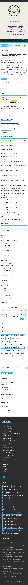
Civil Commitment (4, 341)
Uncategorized (4, 295)
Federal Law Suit (4, 344)
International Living (5, 263)
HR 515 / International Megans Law (8, 347)
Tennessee (23, 367)
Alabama (22, 335)
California (3, 238)
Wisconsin (10, 373)
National (3, 82)
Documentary (4, 245)
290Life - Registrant (5, 335)
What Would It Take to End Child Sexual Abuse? (15, 165)
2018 (14, 124)
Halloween (19, 344)
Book (2, 235)
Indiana (23, 347)
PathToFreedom (5, 280)
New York (9, 356)
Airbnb (9, 82)
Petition (3, 283)
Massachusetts (4, 353)
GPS (15, 344)
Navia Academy (4, 387)
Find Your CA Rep (5, 412)
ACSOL (2, 228)
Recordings (21, 26)
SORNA (7, 367)
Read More (4, 79)
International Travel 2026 (10, 154)
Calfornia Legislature (6, 410)
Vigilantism (15, 370)
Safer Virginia (4, 391)
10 (2, 316)
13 (14, 316)
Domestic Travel (5, 248)
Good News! (4, 255)
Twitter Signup (7, 115)
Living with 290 (4, 270)
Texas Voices (4, 392)
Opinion (3, 359)
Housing (3, 258)
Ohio (22, 356)
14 (17, 316)
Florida (11, 344)
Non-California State (5, 278)
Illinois (19, 347)
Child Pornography (16, 338)
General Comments (5, 250)
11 (6, 316)
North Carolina (16, 356)
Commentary (4, 243)
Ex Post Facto (18, 341)
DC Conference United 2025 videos (16, 31)
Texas (2, 370)
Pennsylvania (13, 359)
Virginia (20, 370)
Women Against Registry (7, 394)
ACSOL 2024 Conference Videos (15, 34)
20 (14, 319)
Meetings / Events (5, 273)
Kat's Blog (23, 350)
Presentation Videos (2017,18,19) (9, 123)
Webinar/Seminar (5, 298)
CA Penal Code (4, 402)
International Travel (5, 265)
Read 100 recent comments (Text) (9, 145)
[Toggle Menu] (23, 40)
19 (10, 319)
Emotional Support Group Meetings (16, 29)
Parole (7, 359)
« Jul (2, 327)
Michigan (11, 353)
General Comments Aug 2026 (17, 156)
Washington (3, 373)
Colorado (12, 341)
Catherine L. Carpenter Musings (8, 240)
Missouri (22, 353)
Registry (14, 362)
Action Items (4, 233)
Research (3, 285)
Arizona (2, 338)
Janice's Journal (4, 268)
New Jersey (3, 356)
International (4, 260)
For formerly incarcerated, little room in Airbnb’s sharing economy (13, 55)
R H (9, 58)
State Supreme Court (15, 367)
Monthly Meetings (12, 26)
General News (4, 253)
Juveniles (18, 350)
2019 (17, 124)
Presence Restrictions (6, 362)
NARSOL (3, 386)
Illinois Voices (4, 384)
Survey (2, 290)
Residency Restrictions (6, 364)
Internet (13, 350)
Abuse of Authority (15, 335)
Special (2, 288)
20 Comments (20, 82)
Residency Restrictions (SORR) (18, 364)
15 (21, 316)
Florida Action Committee (7, 382)
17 (2, 319)
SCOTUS (3, 367)
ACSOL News (4, 230)
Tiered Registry (8, 370)
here (7, 99)
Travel (2, 293)
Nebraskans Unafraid (6, 389)
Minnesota (17, 353)
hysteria (12, 82)
